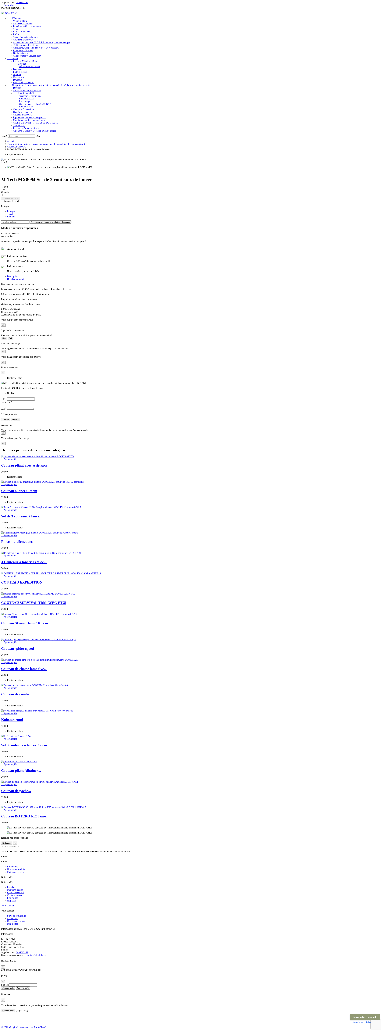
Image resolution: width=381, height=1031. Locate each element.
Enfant (16, 34)
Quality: (11, 393)
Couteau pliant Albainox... (21, 771)
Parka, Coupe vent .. (22, 31)
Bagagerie (18, 69)
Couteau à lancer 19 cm (19, 491)
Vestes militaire (20, 21)
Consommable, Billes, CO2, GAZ (35, 104)
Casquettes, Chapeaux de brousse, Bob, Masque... (36, 47)
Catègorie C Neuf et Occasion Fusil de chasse (34, 130)
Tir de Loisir (19, 125)
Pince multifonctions (17, 541)
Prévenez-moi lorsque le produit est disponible (50, 222)
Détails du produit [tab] (15, 279)
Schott (16, 29)
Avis (4, 408)
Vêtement (14, 18)
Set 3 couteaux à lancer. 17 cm (24, 745)
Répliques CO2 (26, 98)
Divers (12, 58)
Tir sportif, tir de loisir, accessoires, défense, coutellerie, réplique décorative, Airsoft (48, 85)
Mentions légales (15, 890)
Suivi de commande (16, 915)
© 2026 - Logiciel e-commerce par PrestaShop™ (24, 1027)
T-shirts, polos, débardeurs (25, 45)
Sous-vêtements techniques (25, 37)
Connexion (12, 918)
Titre (4, 399)
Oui (10, 338)
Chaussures (18, 77)
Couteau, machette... (22, 114)
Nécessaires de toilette (29, 66)
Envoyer (15, 420)
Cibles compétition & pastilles (27, 90)
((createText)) (23, 988)
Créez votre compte (16, 921)
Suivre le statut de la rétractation (366, 1022)
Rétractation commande (365, 1017)
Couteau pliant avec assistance (24, 465)
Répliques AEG (26, 106)
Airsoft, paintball (23, 93)
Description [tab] (12, 276)
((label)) (5, 985)
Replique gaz (25, 101)
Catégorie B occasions (23, 109)
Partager (11, 211)
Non (4, 338)
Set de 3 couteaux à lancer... (22, 516)
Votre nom (6, 402)
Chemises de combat (22, 23)
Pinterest (11, 216)
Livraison (11, 887)
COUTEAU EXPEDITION (21, 582)
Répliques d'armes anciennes (26, 128)
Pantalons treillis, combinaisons (27, 26)
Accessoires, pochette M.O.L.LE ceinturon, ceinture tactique (41, 42)
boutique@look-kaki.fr (36, 955)
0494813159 (22, 2)
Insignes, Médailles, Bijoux (26, 61)
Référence (6, 309)
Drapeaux (17, 80)
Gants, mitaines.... (21, 53)
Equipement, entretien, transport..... (29, 117)
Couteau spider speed (17, 648)
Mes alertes (12, 924)
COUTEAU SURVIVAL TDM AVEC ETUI (33, 603)
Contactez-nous (14, 895)
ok (3, 325)
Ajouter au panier (10, 198)
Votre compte (7, 905)
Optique (17, 74)
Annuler (5, 420)
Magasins (11, 900)
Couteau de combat (16, 694)
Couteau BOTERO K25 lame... (25, 816)
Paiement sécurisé (15, 892)
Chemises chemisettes (23, 39)
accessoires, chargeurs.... (30, 96)
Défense (17, 88)
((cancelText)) (8, 988)
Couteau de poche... (16, 791)
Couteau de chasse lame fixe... (24, 669)
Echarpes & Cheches (23, 50)
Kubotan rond (12, 720)
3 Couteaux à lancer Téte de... (24, 562)
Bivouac (19, 64)
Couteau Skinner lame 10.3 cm (24, 623)
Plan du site (12, 898)
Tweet (10, 214)
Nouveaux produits (16, 869)
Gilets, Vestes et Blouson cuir (27, 55)
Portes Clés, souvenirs (23, 82)
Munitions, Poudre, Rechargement (29, 120)
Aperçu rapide (9, 459)
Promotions (12, 866)
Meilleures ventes (15, 872)
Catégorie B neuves (22, 112)
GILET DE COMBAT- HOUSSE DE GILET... (35, 122)
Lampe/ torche (20, 72)
